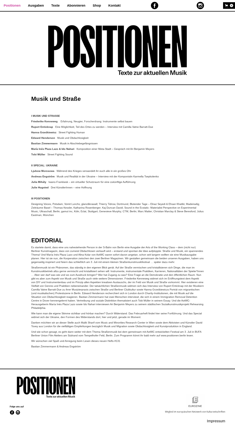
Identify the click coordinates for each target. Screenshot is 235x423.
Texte (55, 5)
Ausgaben (36, 5)
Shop (97, 5)
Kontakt (114, 5)
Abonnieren (76, 5)
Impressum (216, 421)
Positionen (12, 5)
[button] (229, 5)
